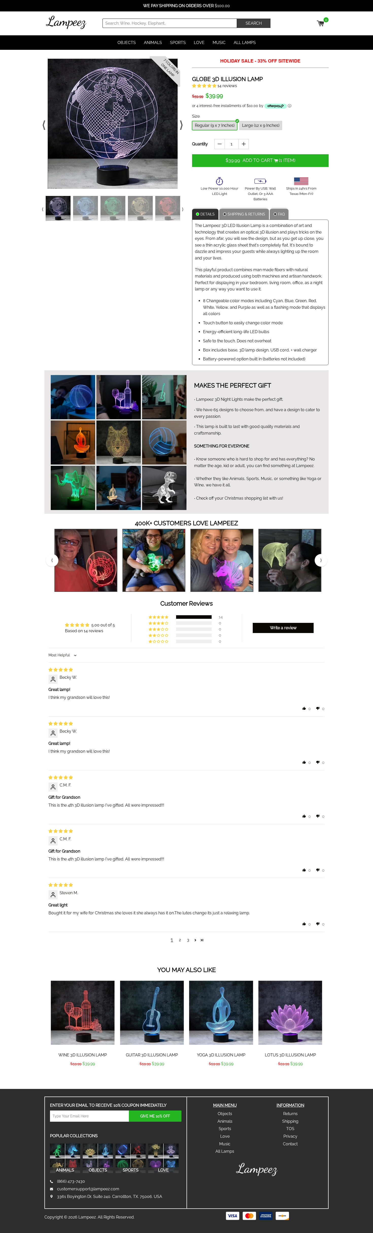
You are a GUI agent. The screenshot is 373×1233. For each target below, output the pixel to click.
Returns (290, 1113)
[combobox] (170, 23)
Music (219, 42)
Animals (153, 42)
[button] (204, 85)
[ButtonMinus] (219, 144)
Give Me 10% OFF (155, 1116)
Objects (126, 42)
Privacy (290, 1136)
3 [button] (188, 939)
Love (199, 42)
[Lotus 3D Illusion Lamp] (290, 1013)
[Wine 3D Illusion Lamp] (82, 1013)
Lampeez (87, 1217)
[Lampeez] (257, 1169)
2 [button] (180, 939)
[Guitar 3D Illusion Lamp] (152, 1013)
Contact (290, 1144)
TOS (290, 1128)
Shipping (290, 1121)
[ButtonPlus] (244, 144)
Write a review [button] (283, 627)
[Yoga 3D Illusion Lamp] (221, 1013)
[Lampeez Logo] (72, 22)
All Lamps (245, 42)
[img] (60, 669)
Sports (178, 42)
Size (196, 116)
